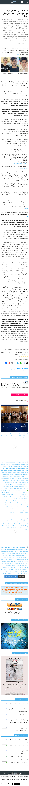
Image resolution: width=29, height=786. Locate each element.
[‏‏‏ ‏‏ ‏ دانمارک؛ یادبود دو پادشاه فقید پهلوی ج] (14, 446)
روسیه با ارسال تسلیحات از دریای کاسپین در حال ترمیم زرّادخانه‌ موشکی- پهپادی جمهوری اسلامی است (19, 722)
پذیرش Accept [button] (17, 784)
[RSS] (12, 773)
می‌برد (27, 234)
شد (18, 202)
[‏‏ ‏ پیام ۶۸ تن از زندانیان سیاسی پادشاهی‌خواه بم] (14, 475)
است (18, 54)
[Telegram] (4, 773)
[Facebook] (24, 773)
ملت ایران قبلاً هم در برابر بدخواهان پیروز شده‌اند (19, 704)
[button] (27, 2)
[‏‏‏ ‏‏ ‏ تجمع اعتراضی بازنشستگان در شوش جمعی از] (14, 532)
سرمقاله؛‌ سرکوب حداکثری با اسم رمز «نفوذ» (19, 715)
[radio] (27, 357)
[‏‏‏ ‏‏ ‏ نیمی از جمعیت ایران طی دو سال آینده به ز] (14, 503)
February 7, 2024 (23, 168)
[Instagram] (20, 773)
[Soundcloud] (8, 773)
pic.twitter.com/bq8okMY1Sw (20, 163)
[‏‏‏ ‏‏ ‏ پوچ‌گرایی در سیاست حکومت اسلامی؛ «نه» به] (14, 560)
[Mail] (16, 773)
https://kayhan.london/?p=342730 (19, 370)
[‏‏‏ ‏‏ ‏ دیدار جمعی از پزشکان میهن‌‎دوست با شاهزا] (14, 418)
